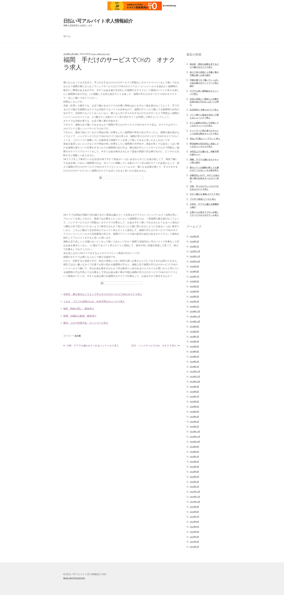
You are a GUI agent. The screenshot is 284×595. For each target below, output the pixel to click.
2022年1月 (194, 486)
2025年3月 (194, 296)
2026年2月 (194, 241)
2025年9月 (194, 266)
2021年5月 (194, 526)
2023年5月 (194, 406)
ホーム (66, 36)
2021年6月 (194, 521)
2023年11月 (195, 376)
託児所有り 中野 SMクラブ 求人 (204, 109)
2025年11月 (195, 256)
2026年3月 (194, 236)
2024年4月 (194, 351)
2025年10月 (195, 261)
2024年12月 (195, 311)
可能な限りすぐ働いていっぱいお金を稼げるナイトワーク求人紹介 (204, 83)
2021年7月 (194, 516)
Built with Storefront (74, 578)
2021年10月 (195, 501)
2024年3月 (194, 356)
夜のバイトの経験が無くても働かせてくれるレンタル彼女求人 (204, 169)
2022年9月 (194, 446)
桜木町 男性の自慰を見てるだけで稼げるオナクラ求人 (204, 66)
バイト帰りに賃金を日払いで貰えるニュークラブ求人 (204, 116)
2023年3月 (194, 416)
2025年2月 (194, 301)
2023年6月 (194, 401)
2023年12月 (195, 371)
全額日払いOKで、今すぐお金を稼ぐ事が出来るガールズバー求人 (204, 178)
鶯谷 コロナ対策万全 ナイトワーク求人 (85, 322)
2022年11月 (195, 436)
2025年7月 (194, 276)
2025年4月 (194, 291)
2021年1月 (194, 546)
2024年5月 (194, 346)
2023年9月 (194, 386)
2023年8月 (194, 391)
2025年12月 (195, 251)
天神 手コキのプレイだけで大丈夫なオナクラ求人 (204, 188)
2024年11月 (195, 316)
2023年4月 (194, 411)
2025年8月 (194, 271)
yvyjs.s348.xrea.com (100, 54)
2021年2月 (194, 541)
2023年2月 (194, 421)
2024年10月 (195, 321)
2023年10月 (195, 381)
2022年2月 (194, 481)
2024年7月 (194, 336)
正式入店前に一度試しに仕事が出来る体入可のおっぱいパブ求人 (204, 102)
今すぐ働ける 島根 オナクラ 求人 (205, 194)
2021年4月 (194, 531)
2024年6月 (194, 341)
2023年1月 (194, 426)
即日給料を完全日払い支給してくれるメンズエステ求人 (204, 145)
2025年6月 (194, 281)
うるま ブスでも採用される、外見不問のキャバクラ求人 (94, 301)
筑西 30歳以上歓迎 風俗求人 (79, 315)
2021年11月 (195, 496)
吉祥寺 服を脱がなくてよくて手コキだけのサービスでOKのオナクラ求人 (102, 294)
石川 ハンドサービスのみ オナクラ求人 (153, 346)
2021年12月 (195, 491)
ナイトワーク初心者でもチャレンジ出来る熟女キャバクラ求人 (204, 132)
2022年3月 (194, 476)
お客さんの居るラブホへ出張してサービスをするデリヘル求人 (204, 213)
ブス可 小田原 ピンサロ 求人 (203, 199)
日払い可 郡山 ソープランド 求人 (205, 138)
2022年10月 (195, 441)
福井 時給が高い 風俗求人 (78, 308)
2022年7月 (194, 456)
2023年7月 (194, 396)
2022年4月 (194, 471)
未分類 (78, 335)
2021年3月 (194, 537)
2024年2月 (194, 361)
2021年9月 (194, 506)
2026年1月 (194, 246)
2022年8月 (194, 451)
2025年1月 (194, 306)
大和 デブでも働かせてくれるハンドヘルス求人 (93, 346)
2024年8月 (194, 331)
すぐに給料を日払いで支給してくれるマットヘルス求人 (204, 124)
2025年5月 (194, 286)
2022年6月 (194, 461)
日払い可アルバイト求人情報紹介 (98, 21)
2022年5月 (194, 466)
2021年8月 (194, 512)
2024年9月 (194, 326)
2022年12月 (195, 431)
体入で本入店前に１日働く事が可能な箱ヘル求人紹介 (204, 74)
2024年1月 (194, 366)
